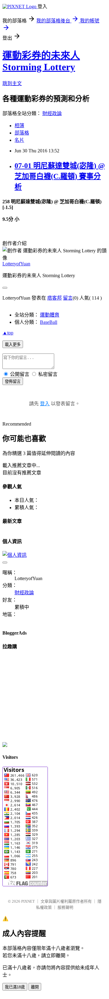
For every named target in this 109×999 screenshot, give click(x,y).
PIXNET (28, 901)
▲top (7, 332)
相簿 (19, 125)
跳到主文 (12, 83)
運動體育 (49, 314)
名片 (19, 140)
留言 (68, 297)
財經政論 (52, 113)
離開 (35, 987)
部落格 (22, 132)
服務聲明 (65, 907)
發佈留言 (13, 381)
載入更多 (13, 344)
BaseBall (48, 322)
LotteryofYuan (16, 263)
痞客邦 (54, 297)
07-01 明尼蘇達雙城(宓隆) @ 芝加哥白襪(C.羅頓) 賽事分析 (60, 176)
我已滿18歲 (15, 987)
